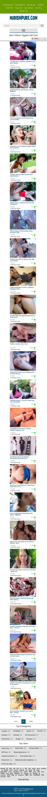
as (22, 773)
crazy (10, 772)
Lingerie (30, 731)
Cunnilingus (18, 731)
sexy (34, 772)
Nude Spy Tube (31, 5)
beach (17, 773)
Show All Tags (23, 779)
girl (29, 768)
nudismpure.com (28, 788)
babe (38, 770)
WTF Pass (6, 752)
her (42, 775)
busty (34, 768)
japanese (21, 775)
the (30, 772)
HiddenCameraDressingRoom (26, 760)
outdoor (36, 775)
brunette (3, 776)
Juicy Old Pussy (28, 8)
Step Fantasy (7, 739)
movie (26, 773)
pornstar (4, 772)
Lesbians (6, 731)
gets (11, 773)
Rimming (17, 735)
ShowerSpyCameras (21, 752)
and (8, 775)
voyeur (3, 775)
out (26, 770)
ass (21, 772)
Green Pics (38, 8)
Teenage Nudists (35, 748)
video (3, 773)
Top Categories (23, 726)
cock (30, 770)
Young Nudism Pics (20, 5)
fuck (11, 770)
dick (8, 776)
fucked (3, 768)
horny (16, 770)
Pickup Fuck (7, 760)
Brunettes (30, 739)
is (20, 768)
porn (38, 768)
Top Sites (23, 743)
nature (26, 772)
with (26, 775)
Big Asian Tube (24, 11)
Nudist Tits (40, 5)
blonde (35, 773)
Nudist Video (20, 748)
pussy (21, 770)
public (43, 768)
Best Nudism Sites (27, 756)
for (26, 768)
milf (14, 768)
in (7, 768)
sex (38, 772)
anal (7, 773)
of (16, 775)
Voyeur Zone (7, 748)
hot (10, 768)
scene (6, 770)
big (12, 775)
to (34, 770)
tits (31, 775)
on (18, 768)
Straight (19, 739)
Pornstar (41, 731)
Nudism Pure (9, 8)
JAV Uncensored (31, 735)
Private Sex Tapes (9, 764)
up (30, 773)
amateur (16, 772)
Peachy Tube (18, 8)
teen (42, 772)
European (6, 735)
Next (31, 721)
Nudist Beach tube (8, 5)
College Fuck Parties (9, 756)
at (39, 773)
